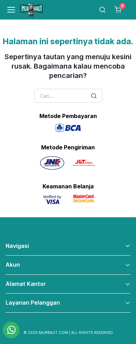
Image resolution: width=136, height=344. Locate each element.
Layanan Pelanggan (33, 302)
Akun (13, 264)
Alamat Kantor (26, 283)
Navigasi (17, 245)
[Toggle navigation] (8, 9)
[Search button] (94, 96)
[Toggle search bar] (102, 9)
